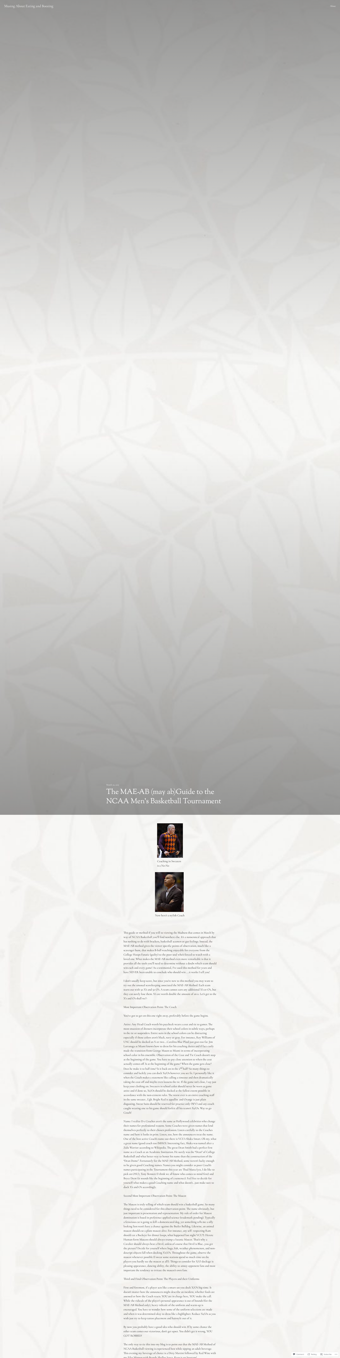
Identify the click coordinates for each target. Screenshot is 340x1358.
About (333, 6)
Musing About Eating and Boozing (28, 6)
